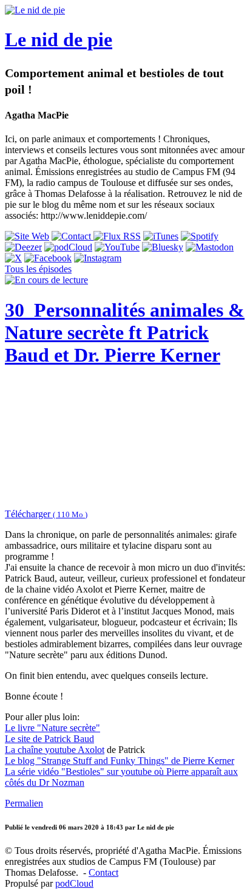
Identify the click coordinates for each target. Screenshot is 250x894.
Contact (103, 872)
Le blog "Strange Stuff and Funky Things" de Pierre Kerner (119, 760)
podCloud (74, 883)
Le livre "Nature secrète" (52, 728)
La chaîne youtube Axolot (54, 749)
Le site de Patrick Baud (49, 739)
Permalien (24, 803)
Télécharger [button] (46, 514)
